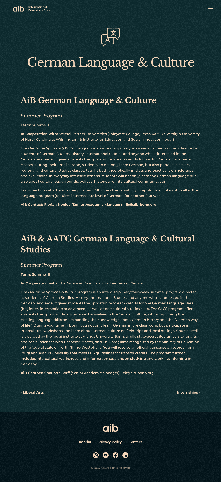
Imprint (85, 442)
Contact (135, 442)
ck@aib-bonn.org (138, 373)
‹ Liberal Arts (32, 392)
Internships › (188, 392)
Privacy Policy (110, 442)
